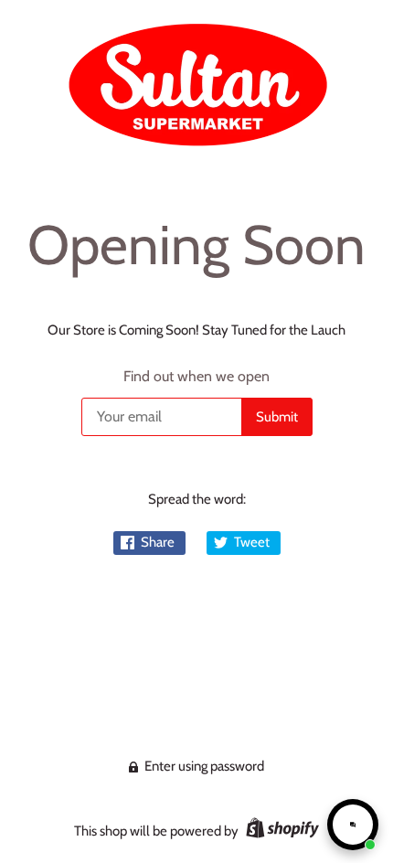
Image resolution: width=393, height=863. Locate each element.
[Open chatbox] (352, 824)
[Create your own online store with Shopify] (280, 831)
